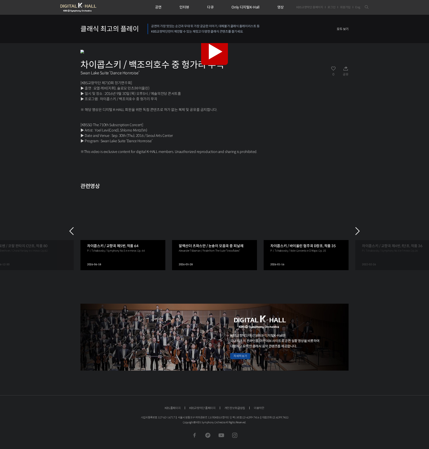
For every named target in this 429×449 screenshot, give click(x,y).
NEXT (357, 231)
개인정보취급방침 (234, 408)
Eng (357, 7)
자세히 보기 (240, 356)
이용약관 (259, 408)
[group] (122, 231)
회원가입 (345, 7)
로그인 (331, 7)
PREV (71, 231)
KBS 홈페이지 (173, 408)
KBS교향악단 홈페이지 (309, 7)
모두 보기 (343, 29)
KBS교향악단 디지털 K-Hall (88, 7)
